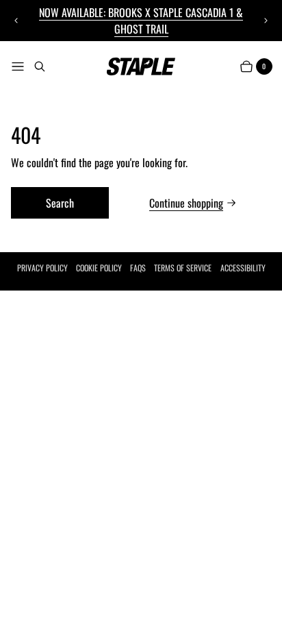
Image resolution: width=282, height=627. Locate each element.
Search (60, 203)
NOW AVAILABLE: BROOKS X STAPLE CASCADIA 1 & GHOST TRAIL (141, 20)
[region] (141, 20)
